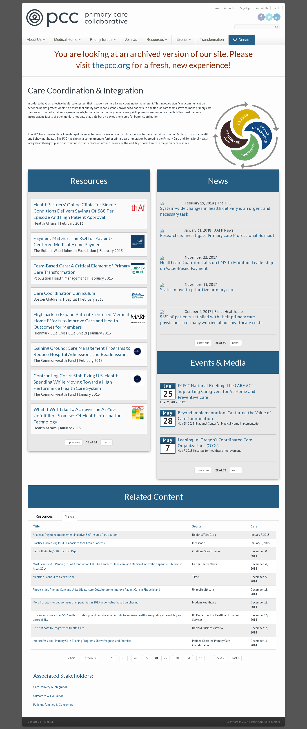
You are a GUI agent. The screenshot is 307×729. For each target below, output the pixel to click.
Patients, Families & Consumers (53, 705)
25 (123, 658)
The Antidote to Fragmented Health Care (58, 628)
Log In (276, 8)
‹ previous (74, 442)
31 (188, 658)
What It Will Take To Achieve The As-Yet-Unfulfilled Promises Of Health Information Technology (77, 415)
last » (235, 658)
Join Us (131, 39)
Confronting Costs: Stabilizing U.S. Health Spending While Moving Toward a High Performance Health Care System (75, 382)
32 (200, 658)
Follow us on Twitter (269, 17)
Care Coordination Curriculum (64, 293)
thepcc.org (111, 65)
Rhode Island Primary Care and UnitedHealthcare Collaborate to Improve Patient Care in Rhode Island (96, 590)
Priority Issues (101, 39)
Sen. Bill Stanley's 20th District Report (56, 551)
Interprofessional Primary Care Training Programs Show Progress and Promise (82, 641)
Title (36, 526)
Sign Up (245, 8)
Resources (156, 39)
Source (196, 526)
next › (106, 442)
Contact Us (261, 8)
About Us (230, 8)
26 (135, 658)
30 (177, 658)
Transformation (212, 39)
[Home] (77, 18)
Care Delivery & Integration (50, 687)
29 (165, 658)
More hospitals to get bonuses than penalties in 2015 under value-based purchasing (85, 602)
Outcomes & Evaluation (48, 696)
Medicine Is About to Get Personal (54, 577)
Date (254, 526)
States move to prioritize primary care (197, 290)
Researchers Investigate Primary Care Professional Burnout (217, 235)
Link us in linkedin (276, 17)
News (69, 516)
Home (215, 8)
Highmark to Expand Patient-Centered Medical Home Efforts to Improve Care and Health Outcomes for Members (81, 321)
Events (182, 39)
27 (147, 658)
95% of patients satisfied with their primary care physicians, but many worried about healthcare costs (211, 319)
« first (71, 658)
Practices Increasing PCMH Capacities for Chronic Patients (69, 543)
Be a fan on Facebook (261, 17)
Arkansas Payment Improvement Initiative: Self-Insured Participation (75, 535)
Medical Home (66, 39)
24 (111, 658)
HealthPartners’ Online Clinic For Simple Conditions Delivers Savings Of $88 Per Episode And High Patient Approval (74, 211)
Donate (243, 40)
